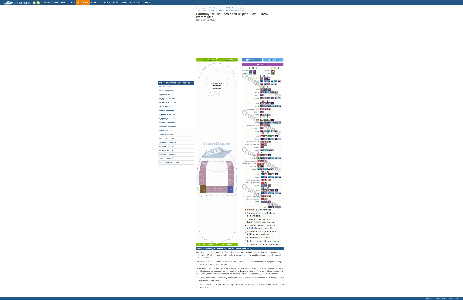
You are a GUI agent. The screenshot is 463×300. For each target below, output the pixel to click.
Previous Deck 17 (207, 60)
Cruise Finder (135, 3)
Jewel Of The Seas (166, 135)
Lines (72, 3)
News (147, 3)
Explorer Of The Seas (167, 123)
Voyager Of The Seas (167, 99)
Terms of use (453, 298)
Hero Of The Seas (165, 131)
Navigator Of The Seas (167, 154)
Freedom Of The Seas (167, 107)
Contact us (429, 298)
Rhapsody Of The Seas (167, 127)
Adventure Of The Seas (168, 103)
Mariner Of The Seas (166, 147)
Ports (64, 3)
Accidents (105, 3)
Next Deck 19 (227, 60)
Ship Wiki (274, 60)
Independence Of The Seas (169, 162)
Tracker (46, 3)
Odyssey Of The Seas (167, 115)
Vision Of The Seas (166, 151)
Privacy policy (441, 298)
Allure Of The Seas (166, 91)
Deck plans (83, 3)
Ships (55, 3)
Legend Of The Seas (166, 95)
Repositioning (120, 3)
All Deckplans (253, 60)
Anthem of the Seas (166, 111)
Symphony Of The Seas (167, 119)
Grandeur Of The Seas (167, 143)
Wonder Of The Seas (166, 139)
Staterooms (263, 64)
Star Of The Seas (165, 87)
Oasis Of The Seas (166, 158)
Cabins (94, 3)
